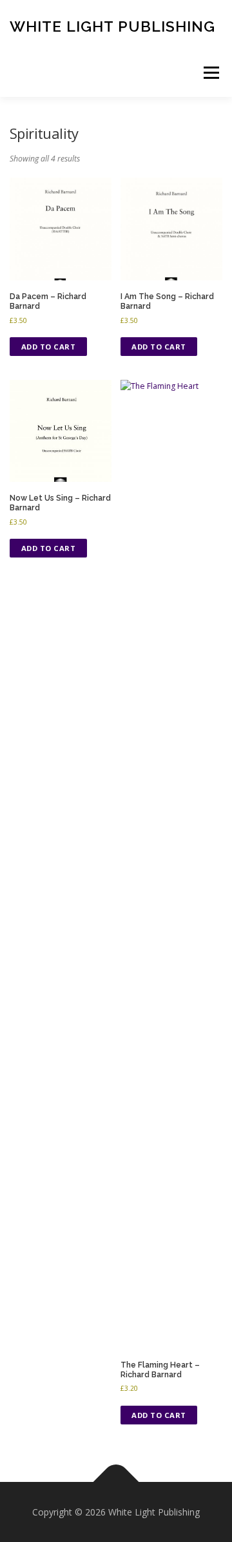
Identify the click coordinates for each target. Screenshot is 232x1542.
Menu (210, 72)
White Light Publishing (112, 25)
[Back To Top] (116, 1482)
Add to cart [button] (48, 346)
